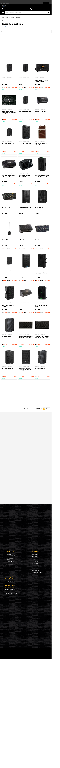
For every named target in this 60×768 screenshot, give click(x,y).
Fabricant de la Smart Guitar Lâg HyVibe (14, 593)
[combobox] (27, 12)
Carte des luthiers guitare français (38, 568)
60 (49, 408)
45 (46, 408)
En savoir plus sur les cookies (5, 3)
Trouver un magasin (10, 581)
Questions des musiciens (36, 556)
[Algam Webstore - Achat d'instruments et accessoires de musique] (4, 6)
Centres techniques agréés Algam (38, 567)
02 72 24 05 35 (11, 561)
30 (44, 408)
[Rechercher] (48, 13)
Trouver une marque (10, 589)
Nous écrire (10, 564)
